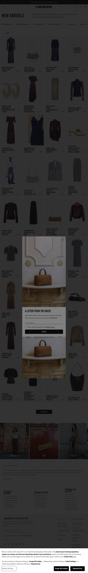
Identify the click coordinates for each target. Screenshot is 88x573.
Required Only (77, 568)
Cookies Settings (7, 568)
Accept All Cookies (61, 568)
